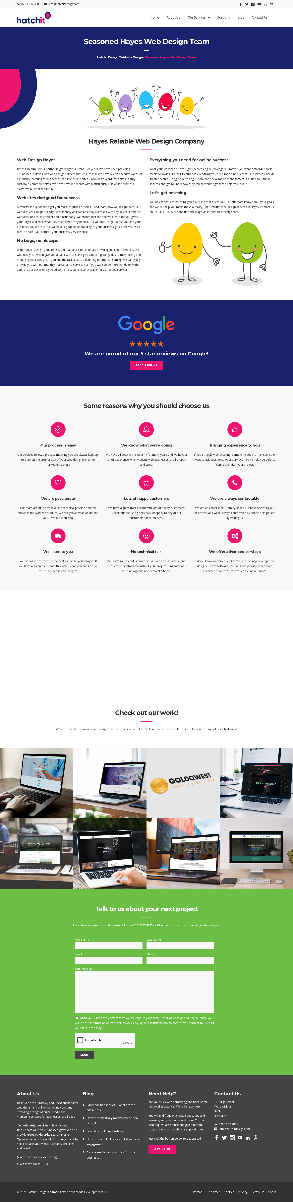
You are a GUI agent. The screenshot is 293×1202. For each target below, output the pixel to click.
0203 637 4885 (30, 4)
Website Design (131, 57)
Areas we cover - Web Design (39, 1157)
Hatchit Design (107, 57)
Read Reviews (146, 365)
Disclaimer (213, 1192)
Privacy (242, 1192)
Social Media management (57, 1139)
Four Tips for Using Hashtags (105, 1131)
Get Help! (162, 1149)
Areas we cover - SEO (34, 1164)
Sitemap (197, 1192)
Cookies (229, 1192)
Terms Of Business (263, 1192)
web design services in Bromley (43, 1125)
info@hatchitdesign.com (64, 4)
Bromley (42, 1103)
